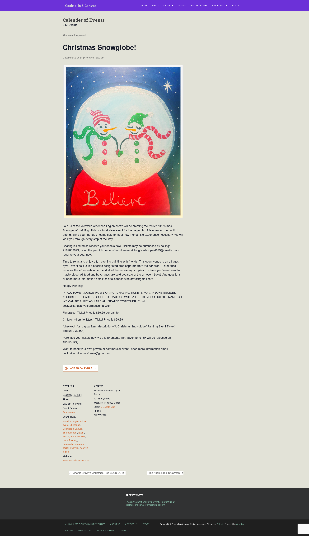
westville (74, 447)
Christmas (75, 424)
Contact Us (131, 524)
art (81, 421)
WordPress (241, 524)
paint (65, 440)
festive (66, 436)
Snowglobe (68, 444)
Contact (236, 5)
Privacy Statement (106, 530)
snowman (80, 444)
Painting (73, 440)
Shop (123, 530)
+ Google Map (108, 406)
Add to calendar (81, 368)
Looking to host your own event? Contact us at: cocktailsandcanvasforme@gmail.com (150, 503)
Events (155, 5)
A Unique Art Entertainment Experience (85, 524)
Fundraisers (69, 412)
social (66, 447)
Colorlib (220, 524)
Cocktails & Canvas (81, 6)
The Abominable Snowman (164, 473)
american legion (71, 421)
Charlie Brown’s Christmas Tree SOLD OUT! (98, 473)
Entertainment (70, 432)
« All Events (70, 25)
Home (144, 5)
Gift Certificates (199, 5)
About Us (115, 524)
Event (81, 432)
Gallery (182, 5)
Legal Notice (84, 530)
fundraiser (80, 436)
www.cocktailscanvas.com (76, 460)
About (166, 5)
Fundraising (218, 5)
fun (72, 436)
